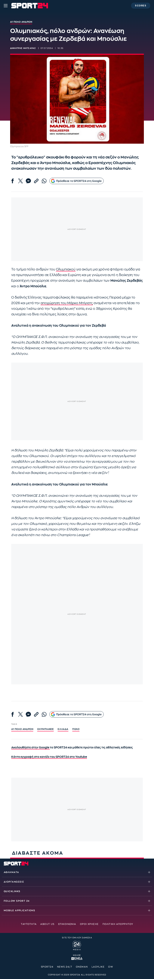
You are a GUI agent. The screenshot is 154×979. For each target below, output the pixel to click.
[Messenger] (28, 181)
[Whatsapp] (44, 181)
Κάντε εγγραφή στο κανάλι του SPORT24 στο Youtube (49, 757)
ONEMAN (82, 967)
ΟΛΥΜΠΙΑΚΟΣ (45, 729)
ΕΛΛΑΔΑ (63, 729)
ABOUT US (47, 924)
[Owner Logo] (77, 944)
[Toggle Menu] (6, 5)
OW (110, 967)
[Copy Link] (36, 181)
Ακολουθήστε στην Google (30, 747)
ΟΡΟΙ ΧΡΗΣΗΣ (89, 924)
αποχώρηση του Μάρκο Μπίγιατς (67, 303)
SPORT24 (47, 967)
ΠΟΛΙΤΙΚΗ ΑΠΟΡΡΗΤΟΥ (118, 924)
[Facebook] (12, 181)
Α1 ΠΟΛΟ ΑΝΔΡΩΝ (22, 729)
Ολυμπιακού (65, 269)
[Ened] (76, 958)
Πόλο (75, 729)
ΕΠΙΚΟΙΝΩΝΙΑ (67, 924)
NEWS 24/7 (64, 967)
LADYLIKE (98, 967)
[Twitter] (20, 181)
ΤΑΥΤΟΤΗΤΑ (29, 924)
